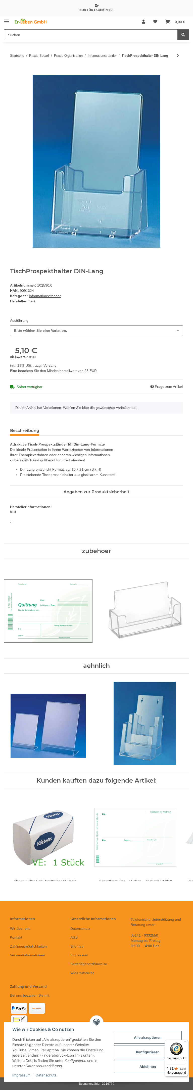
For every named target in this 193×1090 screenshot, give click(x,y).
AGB (74, 937)
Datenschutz (80, 929)
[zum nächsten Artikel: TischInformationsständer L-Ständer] (178, 55)
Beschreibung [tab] (24, 430)
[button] (143, 22)
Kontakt (16, 937)
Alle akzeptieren (148, 1037)
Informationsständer (45, 296)
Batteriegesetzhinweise (88, 964)
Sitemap (76, 946)
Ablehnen (147, 1066)
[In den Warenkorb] (14, 72)
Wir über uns (20, 929)
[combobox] (96, 330)
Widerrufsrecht (82, 973)
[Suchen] (183, 34)
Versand (50, 365)
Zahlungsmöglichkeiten (28, 946)
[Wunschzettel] (155, 22)
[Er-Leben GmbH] (31, 22)
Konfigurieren (148, 1052)
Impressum (79, 955)
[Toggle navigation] (6, 19)
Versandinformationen (27, 955)
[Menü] (185, 1043)
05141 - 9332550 (144, 935)
